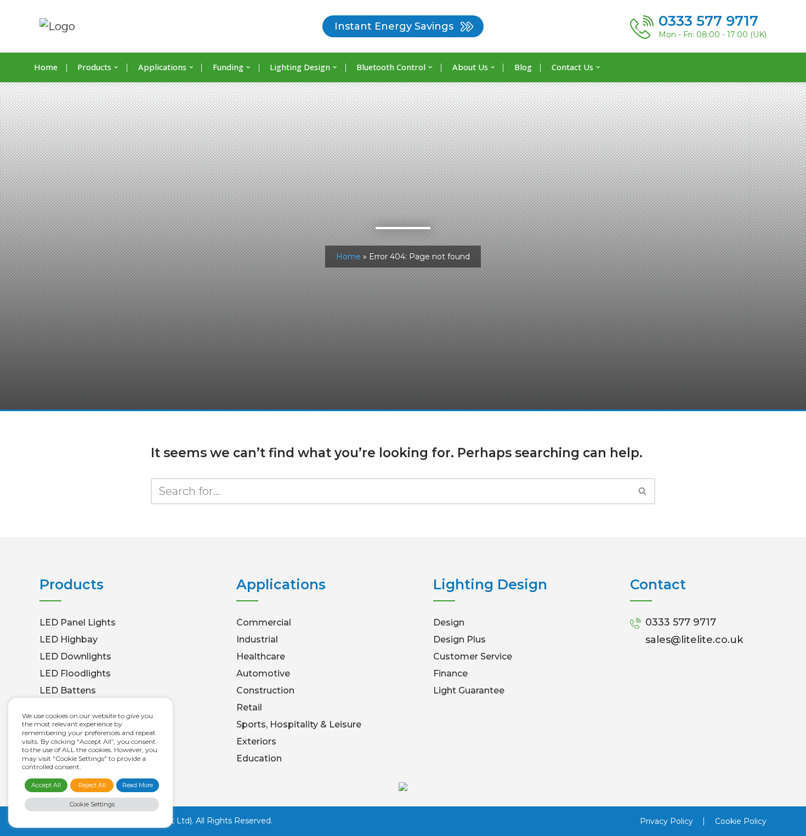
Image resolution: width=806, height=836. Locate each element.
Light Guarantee (468, 690)
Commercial (263, 622)
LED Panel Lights (77, 622)
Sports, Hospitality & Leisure (298, 724)
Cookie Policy (741, 821)
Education (259, 758)
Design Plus (459, 639)
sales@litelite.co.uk (694, 640)
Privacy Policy (666, 821)
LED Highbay (68, 639)
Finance (450, 673)
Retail (249, 707)
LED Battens (67, 690)
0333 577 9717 (680, 622)
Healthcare (260, 656)
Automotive (263, 673)
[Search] (643, 491)
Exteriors (256, 741)
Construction (265, 690)
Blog (523, 66)
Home (46, 66)
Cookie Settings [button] (92, 804)
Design (448, 622)
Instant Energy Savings (393, 26)
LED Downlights (75, 656)
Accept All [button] (46, 785)
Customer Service (472, 656)
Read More (137, 785)
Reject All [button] (92, 785)
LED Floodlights (75, 673)
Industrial (257, 639)
